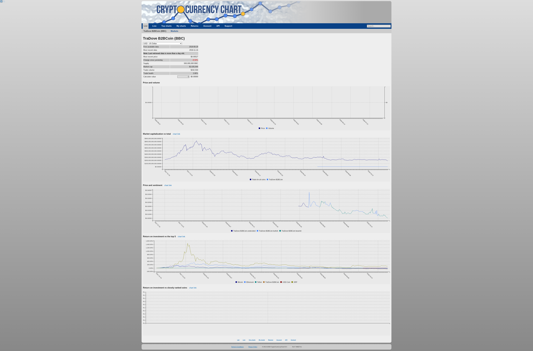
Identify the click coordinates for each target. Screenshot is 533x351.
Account (207, 26)
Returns (194, 26)
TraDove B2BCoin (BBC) (155, 31)
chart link (176, 134)
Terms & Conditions (237, 347)
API (218, 26)
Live (154, 26)
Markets (174, 31)
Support (228, 26)
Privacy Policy (252, 347)
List (145, 26)
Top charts (166, 26)
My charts (181, 26)
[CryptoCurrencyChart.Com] (266, 12)
